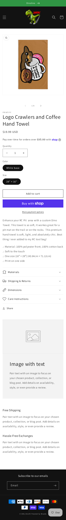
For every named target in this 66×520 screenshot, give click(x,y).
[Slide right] (41, 106)
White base (13, 167)
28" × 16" (11, 181)
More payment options (33, 212)
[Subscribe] (55, 485)
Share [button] (10, 308)
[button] (4, 17)
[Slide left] (25, 106)
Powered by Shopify (39, 514)
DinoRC (28, 514)
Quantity (7, 146)
